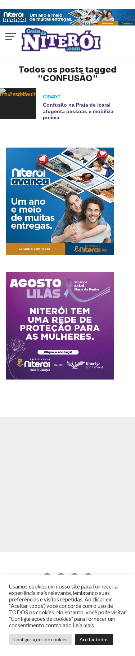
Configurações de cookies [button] (40, 639)
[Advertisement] (67, 484)
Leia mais (83, 625)
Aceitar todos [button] (94, 639)
